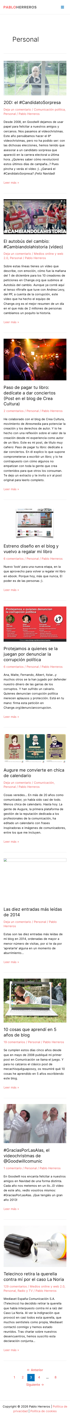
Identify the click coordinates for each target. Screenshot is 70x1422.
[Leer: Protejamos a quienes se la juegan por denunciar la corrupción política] (35, 624)
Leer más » (11, 183)
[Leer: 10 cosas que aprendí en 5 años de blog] (35, 1000)
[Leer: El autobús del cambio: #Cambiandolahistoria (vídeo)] (35, 216)
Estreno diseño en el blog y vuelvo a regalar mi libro (31, 548)
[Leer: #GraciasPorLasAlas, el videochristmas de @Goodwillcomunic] (35, 1123)
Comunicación (44, 782)
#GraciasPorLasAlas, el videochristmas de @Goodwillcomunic (27, 1156)
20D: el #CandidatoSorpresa (32, 102)
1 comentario (13, 1168)
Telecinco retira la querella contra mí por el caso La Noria (34, 1276)
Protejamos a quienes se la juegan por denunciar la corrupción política (31, 654)
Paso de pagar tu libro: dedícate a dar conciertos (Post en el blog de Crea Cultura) (29, 395)
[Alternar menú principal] (62, 7)
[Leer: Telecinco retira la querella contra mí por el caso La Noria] (35, 1246)
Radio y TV (25, 1290)
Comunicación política (49, 109)
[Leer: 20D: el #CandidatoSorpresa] (35, 78)
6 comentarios (14, 558)
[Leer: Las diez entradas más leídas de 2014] (35, 880)
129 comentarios (15, 1286)
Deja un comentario (17, 109)
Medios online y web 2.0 (47, 1286)
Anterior (35, 1370)
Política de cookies (43, 1411)
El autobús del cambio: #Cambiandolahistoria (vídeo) (33, 244)
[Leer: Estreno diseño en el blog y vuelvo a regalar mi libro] (35, 522)
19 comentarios (14, 1042)
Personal (10, 114)
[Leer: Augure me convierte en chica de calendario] (35, 748)
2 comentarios (14, 411)
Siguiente (35, 1384)
